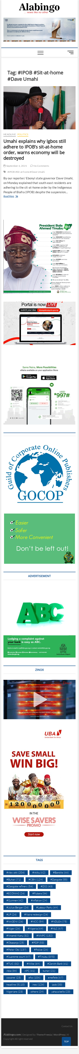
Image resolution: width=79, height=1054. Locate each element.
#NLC (57, 928)
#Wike (33, 963)
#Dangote (58, 879)
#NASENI (14, 921)
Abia (11, 970)
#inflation (39, 900)
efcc (34, 977)
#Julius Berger (17, 907)
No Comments (41, 165)
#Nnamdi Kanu (17, 935)
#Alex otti (15, 872)
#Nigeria (35, 928)
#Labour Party (47, 907)
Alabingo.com (12, 1034)
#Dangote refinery (19, 886)
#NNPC (44, 935)
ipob (57, 984)
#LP (11, 914)
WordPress (59, 1034)
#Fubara (39, 893)
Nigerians (14, 991)
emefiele (55, 977)
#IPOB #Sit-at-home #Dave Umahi (26, 171)
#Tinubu (46, 956)
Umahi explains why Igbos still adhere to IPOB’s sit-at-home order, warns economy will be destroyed (34, 149)
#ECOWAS (15, 893)
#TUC (12, 963)
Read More (13, 196)
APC (30, 970)
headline (9, 134)
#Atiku (38, 872)
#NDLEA (59, 921)
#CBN (36, 879)
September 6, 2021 (16, 165)
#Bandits (61, 872)
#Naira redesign (36, 914)
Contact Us (67, 1026)
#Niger (13, 928)
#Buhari (13, 879)
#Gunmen (14, 900)
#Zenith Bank (57, 963)
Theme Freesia (44, 1034)
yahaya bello (60, 991)
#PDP (38, 942)
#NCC (37, 921)
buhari (49, 970)
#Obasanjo (15, 942)
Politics (22, 134)
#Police (41, 949)
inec (38, 984)
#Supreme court (18, 956)
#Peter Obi (16, 949)
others (37, 991)
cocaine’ (13, 977)
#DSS (47, 886)
